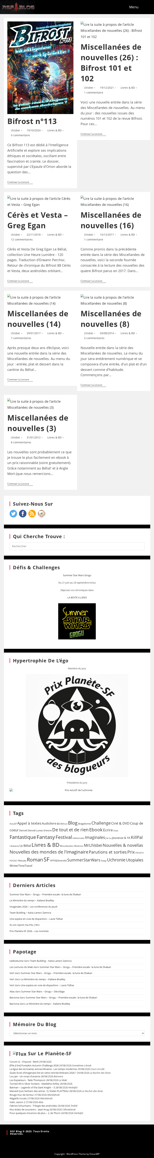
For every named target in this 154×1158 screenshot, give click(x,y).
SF (46, 859)
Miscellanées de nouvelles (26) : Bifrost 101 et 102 (111, 63)
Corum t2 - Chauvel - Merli (24, 1061)
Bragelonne (84, 823)
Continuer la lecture (20, 182)
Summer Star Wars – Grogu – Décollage (43, 991)
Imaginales (95, 837)
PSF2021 (14, 860)
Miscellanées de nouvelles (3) (37, 422)
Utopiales (134, 860)
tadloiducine (16, 960)
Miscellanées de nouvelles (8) (111, 318)
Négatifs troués (18, 1098)
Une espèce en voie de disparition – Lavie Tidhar (36, 919)
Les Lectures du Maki (21, 967)
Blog (73, 822)
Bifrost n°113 (32, 121)
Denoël (23, 830)
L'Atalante (14, 846)
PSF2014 (139, 852)
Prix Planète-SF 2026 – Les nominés (29, 931)
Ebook (96, 830)
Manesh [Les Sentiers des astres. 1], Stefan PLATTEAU (39, 1091)
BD (58, 823)
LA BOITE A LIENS (77, 597)
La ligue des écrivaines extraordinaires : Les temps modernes (43, 1069)
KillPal (137, 837)
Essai (115, 830)
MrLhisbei (93, 845)
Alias (12, 991)
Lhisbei (15, 130)
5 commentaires (94, 338)
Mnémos (78, 846)
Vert (12, 973)
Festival (64, 837)
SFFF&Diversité (58, 860)
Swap (103, 860)
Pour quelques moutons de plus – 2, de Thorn (35, 1113)
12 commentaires (22, 239)
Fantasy (46, 836)
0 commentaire (20, 135)
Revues (22, 860)
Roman (35, 859)
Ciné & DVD (120, 823)
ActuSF (13, 823)
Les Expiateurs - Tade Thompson (27, 1080)
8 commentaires (21, 442)
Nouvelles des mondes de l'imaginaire (49, 852)
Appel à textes (29, 823)
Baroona (14, 997)
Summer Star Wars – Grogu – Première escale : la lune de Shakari (45, 894)
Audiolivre (49, 823)
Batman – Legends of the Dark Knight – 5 (32, 1087)
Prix (131, 852)
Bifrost (63, 823)
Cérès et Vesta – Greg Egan (37, 220)
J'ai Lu (109, 838)
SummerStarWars (83, 860)
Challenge (101, 823)
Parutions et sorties (108, 852)
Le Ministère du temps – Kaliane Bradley (32, 900)
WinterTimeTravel (21, 865)
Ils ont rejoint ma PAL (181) (24, 925)
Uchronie (116, 860)
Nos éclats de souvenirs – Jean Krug (29, 1109)
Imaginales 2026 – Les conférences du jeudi (33, 906)
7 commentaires (21, 338)
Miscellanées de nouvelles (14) (37, 318)
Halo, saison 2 (17, 1102)
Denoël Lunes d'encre (40, 830)
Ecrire (108, 829)
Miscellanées (67, 846)
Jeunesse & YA (121, 838)
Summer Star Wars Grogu (77, 575)
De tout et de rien (70, 829)
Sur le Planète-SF (50, 1053)
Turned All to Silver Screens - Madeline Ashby (34, 1083)
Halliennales (78, 838)
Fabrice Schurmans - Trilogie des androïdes (33, 1105)
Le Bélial (25, 846)
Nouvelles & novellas (123, 845)
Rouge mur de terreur (22, 1094)
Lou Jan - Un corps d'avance (25, 1076)
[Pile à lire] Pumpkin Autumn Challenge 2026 (34, 1065)
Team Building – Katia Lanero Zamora (30, 912)
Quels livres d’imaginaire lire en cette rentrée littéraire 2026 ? (43, 1072)
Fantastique (23, 837)
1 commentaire (93, 92)
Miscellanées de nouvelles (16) (111, 220)
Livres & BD (54, 130)
